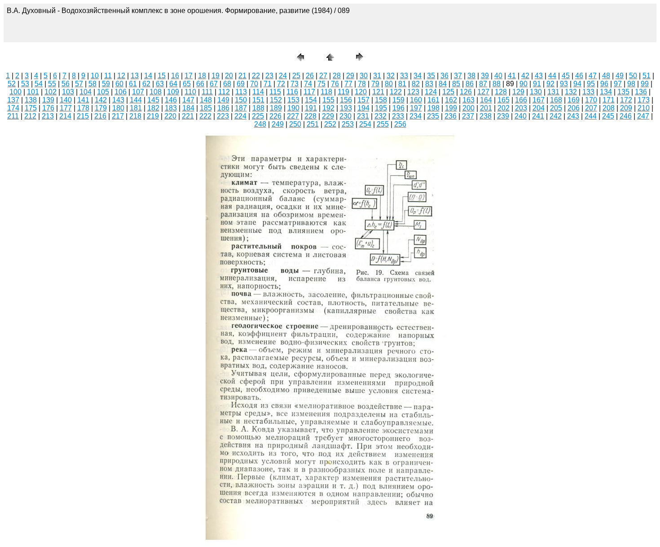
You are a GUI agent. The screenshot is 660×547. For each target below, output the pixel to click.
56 (66, 84)
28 (337, 75)
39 (485, 75)
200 (468, 108)
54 (39, 84)
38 (471, 75)
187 (241, 108)
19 (215, 75)
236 (450, 116)
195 (381, 108)
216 (100, 116)
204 (538, 108)
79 (375, 84)
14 (148, 75)
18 (202, 75)
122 (396, 92)
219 (153, 116)
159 (398, 100)
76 (335, 84)
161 (433, 100)
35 (431, 75)
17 (189, 75)
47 (593, 75)
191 (311, 108)
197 (416, 108)
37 (458, 75)
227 (293, 116)
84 (443, 84)
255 (383, 124)
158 (381, 100)
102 (50, 92)
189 (276, 108)
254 (365, 124)
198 (433, 108)
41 (512, 75)
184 (188, 108)
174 (13, 108)
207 (591, 108)
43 (539, 75)
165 (503, 100)
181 (136, 108)
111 (207, 92)
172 (626, 100)
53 (25, 84)
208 (609, 108)
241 (538, 116)
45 (566, 75)
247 (643, 116)
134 (606, 92)
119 (343, 92)
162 (451, 100)
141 (83, 100)
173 (644, 100)
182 (153, 108)
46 (579, 75)
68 (227, 84)
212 (30, 116)
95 (591, 84)
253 (348, 124)
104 (85, 92)
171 (609, 100)
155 (328, 100)
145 (153, 100)
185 (206, 108)
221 (188, 116)
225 (258, 116)
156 (346, 100)
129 (518, 92)
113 (241, 92)
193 (346, 108)
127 (483, 92)
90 (523, 84)
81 (402, 84)
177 (66, 108)
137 (13, 100)
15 (162, 75)
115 (275, 92)
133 (588, 92)
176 (48, 108)
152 (276, 100)
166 (521, 100)
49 (620, 75)
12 (121, 75)
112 (224, 92)
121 (378, 92)
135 (623, 92)
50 (633, 75)
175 (31, 108)
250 (295, 124)
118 (326, 92)
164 (486, 100)
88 (497, 84)
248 (260, 124)
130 (536, 92)
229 (328, 116)
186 (223, 108)
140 (66, 100)
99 (645, 84)
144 (136, 100)
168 (556, 100)
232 (380, 116)
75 (321, 84)
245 (608, 116)
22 (256, 75)
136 (641, 92)
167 (538, 100)
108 (156, 92)
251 (313, 124)
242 (556, 116)
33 (404, 75)
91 (537, 84)
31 (377, 75)
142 (101, 100)
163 (468, 100)
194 (363, 108)
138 (31, 100)
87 (483, 84)
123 (413, 92)
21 (242, 75)
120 (361, 92)
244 (591, 116)
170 (591, 100)
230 (345, 116)
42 (525, 75)
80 (389, 84)
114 (258, 92)
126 (466, 92)
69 (241, 84)
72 (281, 84)
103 (68, 92)
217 (118, 116)
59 (106, 84)
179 (101, 108)
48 (606, 75)
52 (12, 84)
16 (175, 75)
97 (618, 84)
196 (398, 108)
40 (498, 75)
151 (258, 100)
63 (160, 84)
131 (553, 92)
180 (118, 108)
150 (241, 100)
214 (65, 116)
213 (48, 116)
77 (348, 84)
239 (503, 116)
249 (278, 124)
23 (269, 75)
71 (268, 84)
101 (33, 92)
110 (190, 92)
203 (521, 108)
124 (431, 92)
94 (577, 84)
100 (15, 92)
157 (363, 100)
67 (214, 84)
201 (486, 108)
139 (48, 100)
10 (95, 75)
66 (200, 84)
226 (275, 116)
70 (254, 84)
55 (52, 84)
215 (83, 116)
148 (206, 100)
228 (310, 116)
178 (83, 108)
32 (391, 75)
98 (631, 84)
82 (416, 84)
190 (293, 108)
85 (456, 84)
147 (188, 100)
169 (574, 100)
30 (364, 75)
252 (330, 124)
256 (400, 124)
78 (362, 84)
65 (187, 84)
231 (363, 116)
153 (293, 100)
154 (311, 100)
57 (79, 84)
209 (626, 108)
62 (146, 84)
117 (309, 92)
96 (604, 84)
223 (223, 116)
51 (646, 75)
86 (470, 84)
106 (120, 92)
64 (173, 84)
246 (626, 116)
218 (135, 116)
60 (119, 84)
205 (556, 108)
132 (571, 92)
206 (574, 108)
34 (418, 75)
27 (323, 75)
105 (103, 92)
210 (644, 108)
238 (486, 116)
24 (283, 75)
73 (294, 84)
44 (552, 75)
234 (415, 116)
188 (258, 108)
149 (223, 100)
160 (416, 100)
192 (328, 108)
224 (240, 116)
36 (444, 75)
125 (448, 92)
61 (133, 84)
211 (13, 116)
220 (170, 116)
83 (429, 84)
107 (138, 92)
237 (468, 116)
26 (310, 75)
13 (135, 75)
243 (573, 116)
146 (171, 100)
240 (521, 116)
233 (398, 116)
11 (108, 75)
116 (292, 92)
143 (118, 100)
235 (433, 116)
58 (92, 84)
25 (296, 75)
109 (173, 92)
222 (205, 116)
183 (171, 108)
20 (229, 75)
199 (451, 108)
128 (501, 92)
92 (550, 84)
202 (503, 108)
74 (308, 84)
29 (350, 75)
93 (564, 84)
